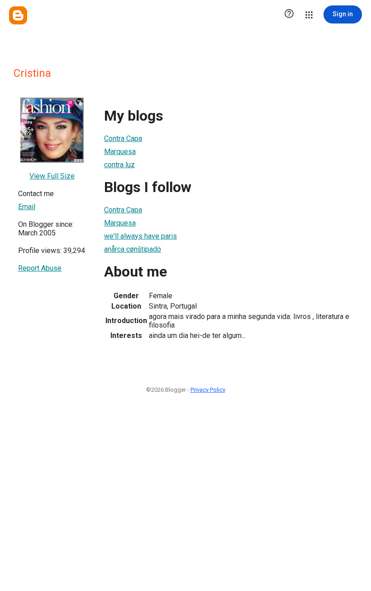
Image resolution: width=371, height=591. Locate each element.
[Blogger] (18, 15)
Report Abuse (40, 268)
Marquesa (120, 151)
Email (26, 206)
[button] (289, 14)
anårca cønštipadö (132, 249)
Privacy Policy (207, 389)
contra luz (119, 164)
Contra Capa (123, 138)
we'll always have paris (140, 236)
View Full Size (52, 176)
